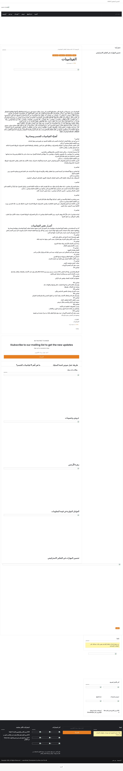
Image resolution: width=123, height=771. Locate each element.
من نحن (10, 14)
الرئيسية (4, 14)
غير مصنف (62, 55)
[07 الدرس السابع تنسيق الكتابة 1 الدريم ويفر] (46, 733)
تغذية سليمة (68, 55)
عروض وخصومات (115, 697)
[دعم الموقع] (93, 690)
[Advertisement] (61, 30)
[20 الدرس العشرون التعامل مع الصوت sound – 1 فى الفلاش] (36, 733)
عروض (23, 14)
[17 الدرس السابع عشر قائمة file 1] (36, 745)
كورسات (16, 14)
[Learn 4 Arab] (5, 7)
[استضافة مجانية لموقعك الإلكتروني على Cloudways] (93, 704)
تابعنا (120, 727)
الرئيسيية (119, 760)
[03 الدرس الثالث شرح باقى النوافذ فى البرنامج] (55, 739)
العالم (74, 55)
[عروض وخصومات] (111, 690)
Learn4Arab (25, 760)
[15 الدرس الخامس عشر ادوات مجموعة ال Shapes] (55, 745)
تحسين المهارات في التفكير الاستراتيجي (108, 53)
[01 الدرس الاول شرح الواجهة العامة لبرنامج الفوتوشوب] (46, 739)
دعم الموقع (29, 14)
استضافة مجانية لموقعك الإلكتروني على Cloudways (94, 711)
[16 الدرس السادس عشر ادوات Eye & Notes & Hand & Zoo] (46, 745)
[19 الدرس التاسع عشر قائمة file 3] (111, 704)
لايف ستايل (55, 55)
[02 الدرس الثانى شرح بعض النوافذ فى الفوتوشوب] (36, 739)
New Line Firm (42, 760)
